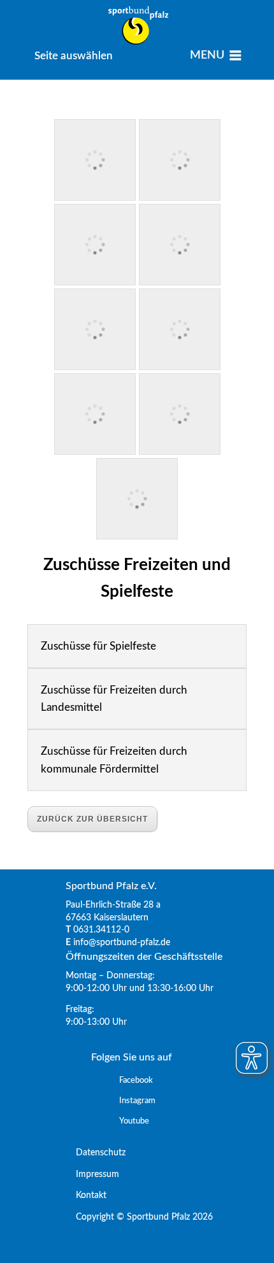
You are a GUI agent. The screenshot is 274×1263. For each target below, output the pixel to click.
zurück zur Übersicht (92, 819)
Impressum (92, 1174)
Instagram (137, 1101)
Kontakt (86, 1195)
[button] (73, 56)
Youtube (134, 1121)
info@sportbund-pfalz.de (121, 942)
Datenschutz (96, 1152)
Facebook (136, 1080)
